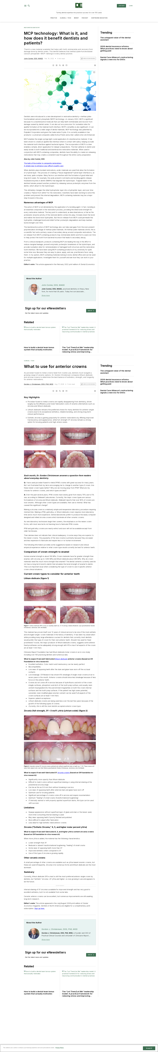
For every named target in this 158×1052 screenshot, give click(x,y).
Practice (53, 18)
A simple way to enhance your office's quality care (43, 166)
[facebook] (53, 65)
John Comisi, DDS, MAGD (33, 58)
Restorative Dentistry (32, 27)
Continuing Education (99, 18)
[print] (95, 65)
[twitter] (60, 65)
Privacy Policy (60, 1047)
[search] (28, 5)
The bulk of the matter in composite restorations (42, 163)
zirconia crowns (64, 773)
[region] (79, 1048)
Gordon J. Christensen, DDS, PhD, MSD (38, 384)
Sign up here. (39, 908)
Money (76, 18)
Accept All (149, 1048)
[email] (66, 65)
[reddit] (63, 65)
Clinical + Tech (65, 18)
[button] (25, 5)
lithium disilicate (61, 659)
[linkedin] (57, 65)
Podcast (85, 18)
